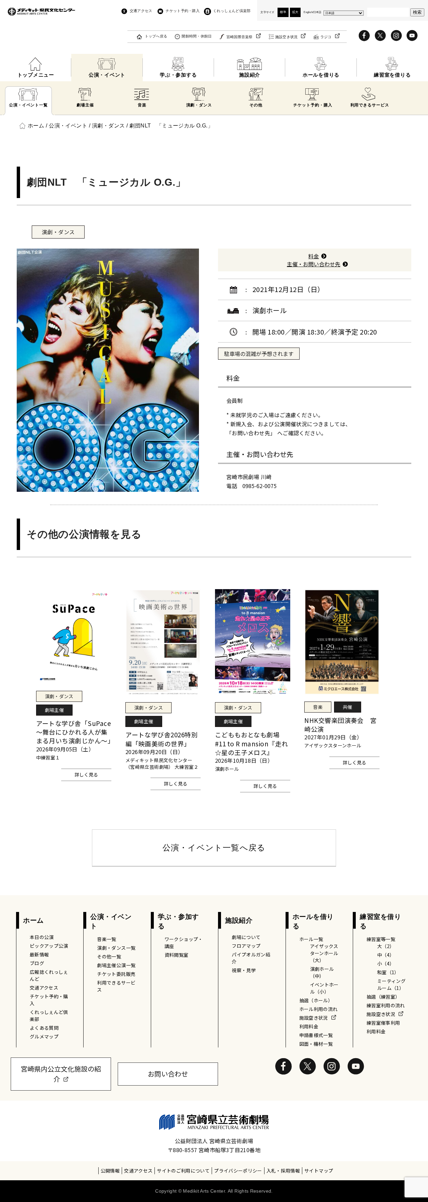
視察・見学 (244, 970)
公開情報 (110, 1170)
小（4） (385, 963)
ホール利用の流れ (318, 1009)
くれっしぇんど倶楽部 (231, 11)
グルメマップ (44, 1036)
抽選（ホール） (316, 1000)
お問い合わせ (168, 1074)
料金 (313, 256)
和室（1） (388, 972)
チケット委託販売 (116, 973)
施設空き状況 (286, 37)
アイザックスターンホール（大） (324, 953)
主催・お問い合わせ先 (313, 264)
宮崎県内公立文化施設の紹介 (61, 1074)
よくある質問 (44, 1027)
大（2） (385, 946)
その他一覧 (109, 956)
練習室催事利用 (383, 1022)
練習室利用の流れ (385, 1005)
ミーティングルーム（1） (391, 984)
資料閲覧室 (177, 954)
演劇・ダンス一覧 (116, 947)
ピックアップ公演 (49, 945)
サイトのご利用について (183, 1170)
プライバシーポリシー (238, 1170)
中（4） (385, 954)
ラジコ (326, 37)
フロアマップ (246, 945)
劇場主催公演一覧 (116, 965)
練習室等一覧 (380, 939)
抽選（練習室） (383, 996)
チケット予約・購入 (182, 11)
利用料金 (308, 1026)
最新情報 (39, 954)
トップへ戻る (156, 36)
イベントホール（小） (324, 988)
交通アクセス (141, 11)
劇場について (246, 937)
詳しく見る (86, 774)
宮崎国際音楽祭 (239, 37)
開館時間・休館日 (197, 36)
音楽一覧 (106, 939)
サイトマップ (318, 1170)
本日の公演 (42, 937)
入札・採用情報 (283, 1170)
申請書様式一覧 (316, 1035)
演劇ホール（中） (322, 972)
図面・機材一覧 (316, 1043)
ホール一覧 (311, 939)
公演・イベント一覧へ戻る (214, 847)
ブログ (37, 963)
